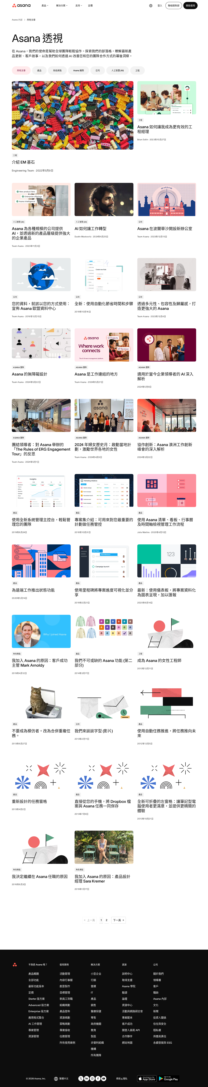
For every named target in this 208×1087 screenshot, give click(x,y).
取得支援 (127, 980)
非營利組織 (97, 1042)
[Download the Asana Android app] (168, 1078)
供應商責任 (159, 1036)
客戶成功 (127, 1023)
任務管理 (65, 1036)
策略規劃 (65, 1023)
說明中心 (127, 973)
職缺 (155, 992)
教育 (93, 1030)
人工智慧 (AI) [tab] (117, 70)
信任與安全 (159, 1023)
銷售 (93, 1005)
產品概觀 (33, 973)
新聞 (155, 1011)
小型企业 (96, 973)
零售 (93, 1017)
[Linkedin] (86, 1078)
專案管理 (33, 1030)
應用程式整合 (36, 1017)
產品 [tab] (39, 70)
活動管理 (65, 973)
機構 (93, 1048)
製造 (93, 1036)
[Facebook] (98, 1078)
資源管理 (33, 1036)
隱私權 (157, 1030)
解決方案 (60, 5)
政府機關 (96, 1023)
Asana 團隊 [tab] (78, 70)
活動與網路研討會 (132, 1011)
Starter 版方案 (36, 998)
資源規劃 (65, 1017)
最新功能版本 (36, 986)
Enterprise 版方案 (38, 1011)
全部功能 (33, 980)
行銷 (93, 980)
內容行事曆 (66, 980)
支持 (77, 5)
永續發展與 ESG (162, 1042)
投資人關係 (159, 1017)
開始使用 (190, 5)
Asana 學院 (128, 986)
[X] (81, 1078)
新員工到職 (66, 998)
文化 (155, 1005)
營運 (93, 986)
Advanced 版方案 (38, 1005)
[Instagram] (92, 1078)
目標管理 (65, 992)
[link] (17, 19)
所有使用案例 (67, 1042)
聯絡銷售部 (173, 5)
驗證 (124, 992)
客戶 (155, 986)
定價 (90, 5)
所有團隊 (96, 1055)
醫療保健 (96, 1011)
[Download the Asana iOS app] (147, 1078)
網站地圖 (127, 1042)
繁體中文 (63, 1078)
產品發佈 (65, 1011)
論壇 (124, 998)
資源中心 (127, 1005)
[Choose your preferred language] (150, 5)
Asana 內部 (160, 998)
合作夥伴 (127, 1036)
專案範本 (127, 1017)
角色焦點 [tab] (57, 70)
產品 (44, 5)
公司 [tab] (98, 70)
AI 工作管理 (35, 1023)
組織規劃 (65, 1005)
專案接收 (65, 1030)
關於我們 (158, 973)
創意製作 (65, 986)
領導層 (157, 980)
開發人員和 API (131, 1030)
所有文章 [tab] (21, 70)
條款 (118, 1078)
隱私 (125, 1078)
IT (92, 992)
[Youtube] (103, 1078)
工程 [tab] (137, 70)
